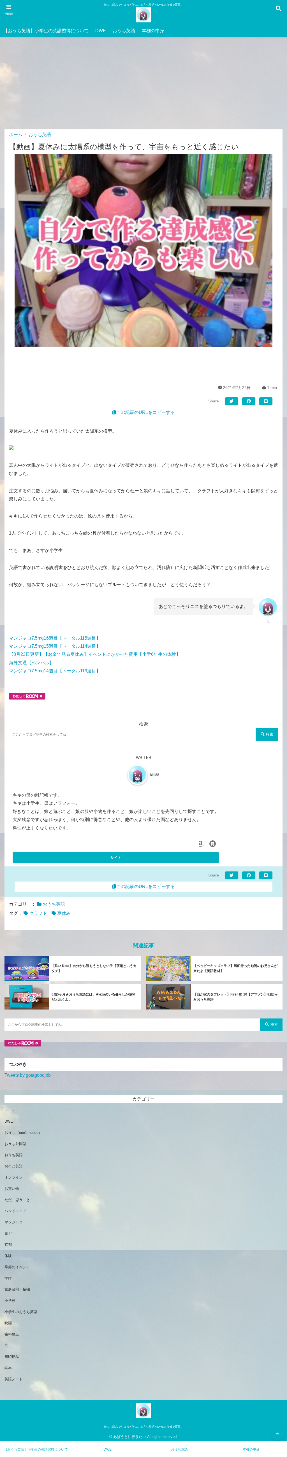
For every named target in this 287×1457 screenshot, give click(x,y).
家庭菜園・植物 (17, 1289)
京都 (8, 1244)
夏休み (64, 913)
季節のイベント (17, 1267)
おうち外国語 (15, 1144)
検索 (269, 734)
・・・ (9, 1110)
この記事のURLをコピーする (145, 412)
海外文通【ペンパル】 (31, 662)
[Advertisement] (143, 87)
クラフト (38, 913)
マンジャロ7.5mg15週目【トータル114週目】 (55, 646)
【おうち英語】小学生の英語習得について (46, 30)
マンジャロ (13, 1222)
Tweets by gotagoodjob (27, 1075)
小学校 (9, 1301)
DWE (100, 30)
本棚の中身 (153, 30)
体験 (8, 1256)
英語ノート (13, 1379)
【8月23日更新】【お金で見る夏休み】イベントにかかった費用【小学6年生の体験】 (94, 654)
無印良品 (11, 1357)
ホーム (15, 134)
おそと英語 (13, 1166)
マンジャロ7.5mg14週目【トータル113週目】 (55, 670)
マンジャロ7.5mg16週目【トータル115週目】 (55, 638)
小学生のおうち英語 (20, 1312)
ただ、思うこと (17, 1200)
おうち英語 (124, 30)
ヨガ (8, 1233)
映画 (8, 1323)
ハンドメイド (15, 1211)
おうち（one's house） (23, 1132)
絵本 (8, 1368)
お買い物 (11, 1188)
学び (8, 1278)
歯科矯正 (11, 1334)
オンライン (13, 1177)
